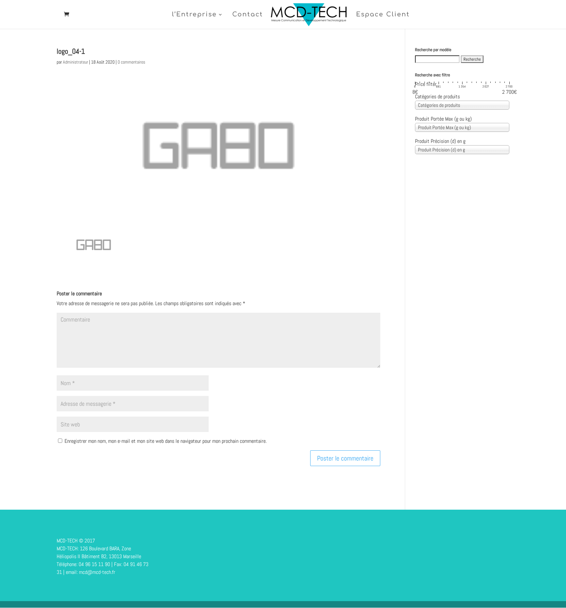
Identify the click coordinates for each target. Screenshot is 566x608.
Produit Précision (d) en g (440, 141)
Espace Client (383, 15)
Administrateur (75, 62)
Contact (247, 15)
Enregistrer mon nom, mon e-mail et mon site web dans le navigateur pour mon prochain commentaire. (166, 441)
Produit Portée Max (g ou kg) (443, 118)
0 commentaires (131, 62)
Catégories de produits (437, 96)
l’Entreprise (194, 15)
